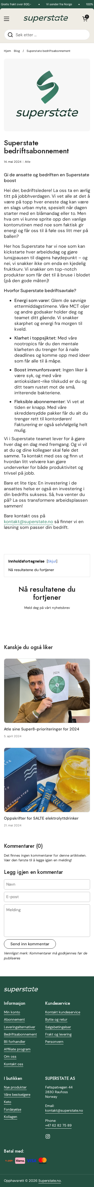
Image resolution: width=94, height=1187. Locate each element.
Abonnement (14, 1019)
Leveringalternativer (19, 1027)
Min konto (12, 1012)
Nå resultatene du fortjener (31, 569)
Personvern (54, 1041)
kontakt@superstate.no (28, 521)
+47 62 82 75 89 (58, 1125)
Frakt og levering (58, 1034)
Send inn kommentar (29, 944)
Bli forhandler (14, 1041)
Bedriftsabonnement (20, 1034)
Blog (17, 51)
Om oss (10, 1056)
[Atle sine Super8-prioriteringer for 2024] (47, 690)
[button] (85, 19)
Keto (7, 1102)
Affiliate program (17, 1049)
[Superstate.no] (46, 19)
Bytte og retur (56, 1019)
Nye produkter (15, 1087)
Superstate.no (49, 1180)
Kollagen (10, 1117)
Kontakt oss (13, 1064)
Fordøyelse (12, 1109)
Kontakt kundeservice (62, 1012)
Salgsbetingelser (58, 1027)
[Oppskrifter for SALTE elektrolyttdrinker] (47, 780)
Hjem (7, 51)
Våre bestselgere (17, 1094)
